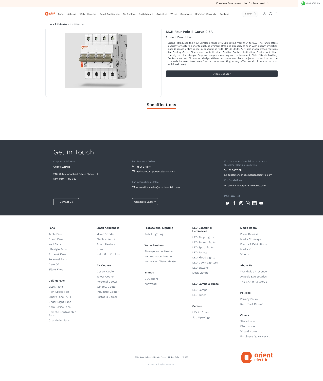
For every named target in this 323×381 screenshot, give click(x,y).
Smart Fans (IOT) (60, 296)
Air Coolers (129, 14)
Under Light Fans (60, 301)
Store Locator (249, 321)
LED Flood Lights (203, 257)
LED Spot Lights (203, 247)
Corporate (186, 14)
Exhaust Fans (57, 254)
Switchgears (146, 14)
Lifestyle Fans (58, 249)
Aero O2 (54, 264)
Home (51, 24)
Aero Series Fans (59, 307)
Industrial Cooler (108, 291)
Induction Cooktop (109, 254)
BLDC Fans (56, 286)
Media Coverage (250, 239)
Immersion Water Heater (161, 261)
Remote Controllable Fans (62, 313)
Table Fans (55, 234)
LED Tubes (199, 295)
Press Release (249, 234)
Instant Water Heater (158, 256)
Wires (173, 14)
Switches (161, 14)
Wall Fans (55, 244)
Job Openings (201, 317)
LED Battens (200, 267)
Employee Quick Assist (255, 336)
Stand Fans (56, 239)
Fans (60, 14)
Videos (244, 254)
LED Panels (199, 252)
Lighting (71, 14)
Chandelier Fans (59, 320)
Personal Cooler (107, 281)
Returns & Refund (251, 304)
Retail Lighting (154, 234)
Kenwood (151, 283)
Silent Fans (56, 269)
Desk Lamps (200, 272)
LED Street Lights (204, 242)
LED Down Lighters (205, 262)
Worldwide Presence (253, 271)
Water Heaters (88, 14)
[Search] (252, 14)
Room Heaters (106, 244)
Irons (100, 249)
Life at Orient (201, 312)
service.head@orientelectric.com (247, 185)
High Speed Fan (59, 291)
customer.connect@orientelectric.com (249, 174)
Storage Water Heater (159, 251)
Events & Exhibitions (253, 244)
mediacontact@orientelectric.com (155, 171)
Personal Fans (58, 259)
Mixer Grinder (106, 234)
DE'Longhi (151, 278)
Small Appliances (109, 14)
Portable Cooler (107, 296)
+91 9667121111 (143, 166)
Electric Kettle (106, 239)
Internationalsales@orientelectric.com (158, 187)
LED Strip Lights (203, 237)
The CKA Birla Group (253, 281)
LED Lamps (199, 289)
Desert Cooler (106, 271)
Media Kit (246, 249)
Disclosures (247, 326)
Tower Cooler (105, 276)
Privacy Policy (249, 299)
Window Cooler (107, 286)
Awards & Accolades (253, 276)
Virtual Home (248, 331)
